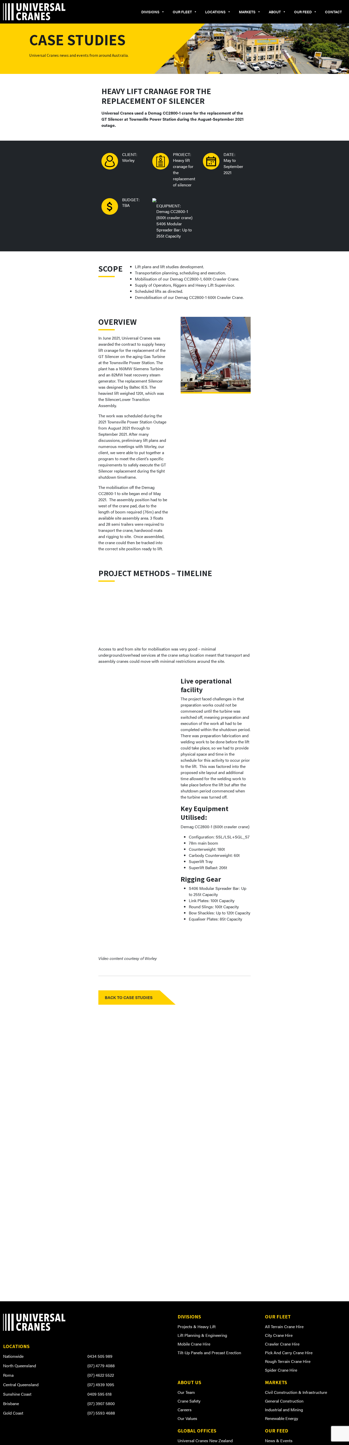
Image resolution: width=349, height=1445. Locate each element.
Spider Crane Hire (281, 1370)
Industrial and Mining (284, 1410)
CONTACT (333, 11)
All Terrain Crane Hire (284, 1326)
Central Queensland (21, 1384)
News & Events (279, 1440)
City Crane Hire (279, 1335)
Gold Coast (13, 1413)
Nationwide (13, 1356)
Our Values (187, 1418)
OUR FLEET (182, 11)
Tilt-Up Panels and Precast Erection (209, 1353)
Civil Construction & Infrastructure (296, 1392)
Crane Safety (189, 1401)
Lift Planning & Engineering (202, 1335)
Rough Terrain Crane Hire (287, 1361)
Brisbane (11, 1403)
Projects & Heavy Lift (197, 1326)
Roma (8, 1375)
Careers (185, 1410)
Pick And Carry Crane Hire (288, 1353)
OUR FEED (303, 11)
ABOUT (275, 11)
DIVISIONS (150, 11)
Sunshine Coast (17, 1394)
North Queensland (19, 1366)
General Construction (284, 1401)
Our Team (186, 1392)
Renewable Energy (281, 1418)
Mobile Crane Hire (194, 1344)
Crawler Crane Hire (282, 1344)
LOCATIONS (215, 11)
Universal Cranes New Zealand (205, 1440)
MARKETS (247, 11)
